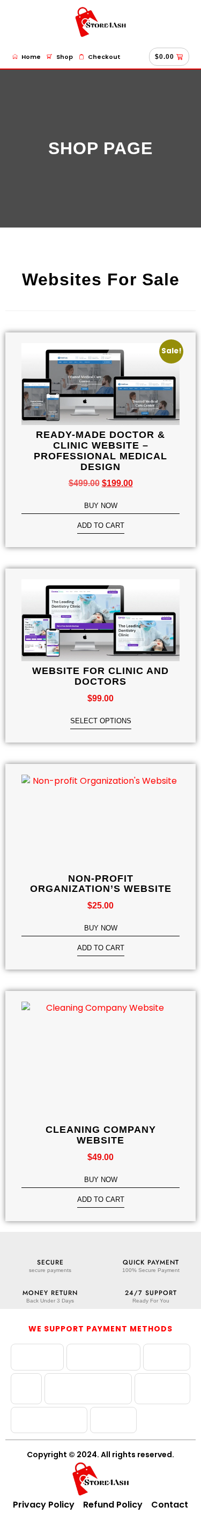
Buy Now (100, 506)
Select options (100, 721)
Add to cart (100, 525)
